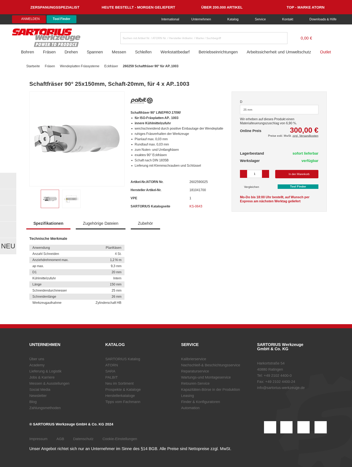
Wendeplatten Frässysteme (79, 66)
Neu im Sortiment (119, 383)
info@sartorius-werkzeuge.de (281, 388)
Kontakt (287, 19)
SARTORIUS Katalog (122, 359)
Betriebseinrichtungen (218, 52)
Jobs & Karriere (42, 377)
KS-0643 (196, 206)
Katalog (233, 19)
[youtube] (321, 427)
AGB (60, 439)
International (170, 19)
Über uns (36, 359)
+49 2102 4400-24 (280, 382)
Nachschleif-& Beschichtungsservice (210, 365)
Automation (190, 408)
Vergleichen (251, 186)
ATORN (111, 365)
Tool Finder (61, 19)
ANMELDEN (30, 19)
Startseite (33, 66)
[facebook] (303, 427)
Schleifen (143, 52)
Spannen (95, 52)
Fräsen (49, 52)
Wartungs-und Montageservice (206, 377)
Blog (33, 402)
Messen (119, 52)
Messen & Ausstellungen (49, 383)
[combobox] (279, 109)
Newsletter (38, 396)
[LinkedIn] (286, 427)
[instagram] (270, 427)
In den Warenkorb (299, 174)
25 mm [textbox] (247, 109)
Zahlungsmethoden (45, 408)
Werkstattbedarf (175, 52)
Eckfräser (111, 66)
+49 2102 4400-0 (278, 375)
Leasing (187, 396)
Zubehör (145, 223)
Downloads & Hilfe (323, 19)
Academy (37, 365)
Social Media (39, 390)
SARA (110, 371)
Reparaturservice (195, 371)
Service (260, 19)
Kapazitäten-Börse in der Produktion (210, 390)
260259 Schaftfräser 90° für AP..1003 (150, 66)
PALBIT (111, 377)
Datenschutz (83, 439)
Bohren (27, 52)
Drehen (71, 52)
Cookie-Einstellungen (119, 439)
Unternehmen (201, 19)
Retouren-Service (195, 383)
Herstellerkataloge (120, 396)
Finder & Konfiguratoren (200, 402)
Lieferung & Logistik (45, 371)
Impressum (38, 439)
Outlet (325, 52)
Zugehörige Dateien (100, 223)
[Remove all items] (310, 109)
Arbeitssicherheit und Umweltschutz (279, 52)
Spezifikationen (48, 223)
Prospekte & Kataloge (123, 390)
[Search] (281, 38)
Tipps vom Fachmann (122, 402)
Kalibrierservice (193, 359)
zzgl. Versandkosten (305, 135)
